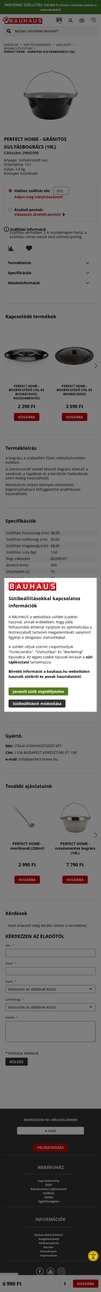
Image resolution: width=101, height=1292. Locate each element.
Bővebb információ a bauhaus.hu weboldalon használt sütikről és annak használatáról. (49, 674)
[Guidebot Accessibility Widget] (93, 1256)
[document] (50, 645)
